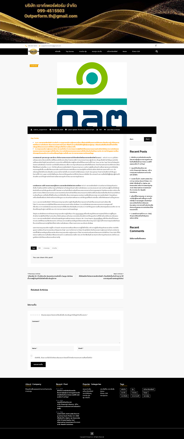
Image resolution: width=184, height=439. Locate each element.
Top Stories (70, 51)
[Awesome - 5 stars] (39, 315)
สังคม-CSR (136, 51)
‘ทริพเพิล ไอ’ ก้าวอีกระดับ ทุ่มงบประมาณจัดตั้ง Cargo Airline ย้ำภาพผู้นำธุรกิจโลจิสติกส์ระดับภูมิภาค (50, 277)
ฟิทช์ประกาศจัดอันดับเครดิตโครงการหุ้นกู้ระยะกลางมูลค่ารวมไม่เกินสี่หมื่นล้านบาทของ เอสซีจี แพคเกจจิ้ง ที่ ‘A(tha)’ (141, 160)
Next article (118, 274)
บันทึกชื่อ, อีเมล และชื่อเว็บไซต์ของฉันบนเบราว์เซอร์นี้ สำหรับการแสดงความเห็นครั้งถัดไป (63, 358)
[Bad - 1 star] (31, 315)
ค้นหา (131, 139)
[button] (157, 51)
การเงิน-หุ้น (83, 51)
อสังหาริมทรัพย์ (112, 51)
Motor (125, 51)
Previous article (34, 274)
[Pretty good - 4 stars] (37, 315)
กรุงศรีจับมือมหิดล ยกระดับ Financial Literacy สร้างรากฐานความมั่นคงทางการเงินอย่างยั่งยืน (141, 171)
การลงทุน (47, 248)
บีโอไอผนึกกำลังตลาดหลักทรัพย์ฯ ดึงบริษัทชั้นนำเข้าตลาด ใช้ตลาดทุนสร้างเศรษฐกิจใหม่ (101, 277)
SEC (39, 248)
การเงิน (54, 248)
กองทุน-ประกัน (97, 51)
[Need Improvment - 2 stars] (33, 315)
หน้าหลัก (57, 51)
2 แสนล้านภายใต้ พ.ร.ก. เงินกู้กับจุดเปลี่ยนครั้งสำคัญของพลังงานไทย (140, 215)
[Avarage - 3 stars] (35, 315)
